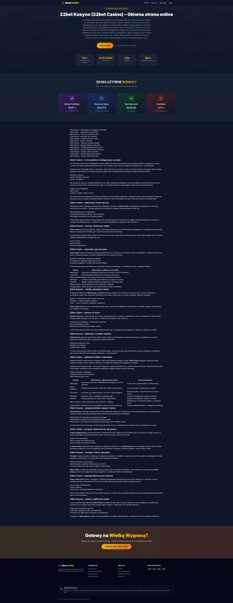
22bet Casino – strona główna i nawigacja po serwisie (88, 130)
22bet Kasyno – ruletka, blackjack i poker (84, 138)
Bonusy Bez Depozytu (95, 571)
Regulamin (121, 576)
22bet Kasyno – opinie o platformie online (84, 156)
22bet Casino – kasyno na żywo (81, 141)
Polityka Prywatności (124, 574)
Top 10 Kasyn (92, 569)
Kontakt (120, 569)
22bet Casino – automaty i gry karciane (83, 136)
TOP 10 (146, 3)
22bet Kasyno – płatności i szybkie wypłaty (84, 143)
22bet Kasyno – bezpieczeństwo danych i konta (86, 147)
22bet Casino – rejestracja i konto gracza (84, 132)
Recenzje (163, 3)
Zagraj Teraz (105, 45)
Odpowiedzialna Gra (124, 571)
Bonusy (154, 3)
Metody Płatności (93, 576)
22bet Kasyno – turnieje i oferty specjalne (84, 152)
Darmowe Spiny (93, 574)
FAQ (170, 3)
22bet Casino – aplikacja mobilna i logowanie (85, 145)
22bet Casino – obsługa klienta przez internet (85, 154)
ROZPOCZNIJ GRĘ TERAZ (116, 546)
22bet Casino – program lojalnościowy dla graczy (87, 149)
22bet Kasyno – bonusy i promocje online (84, 134)
